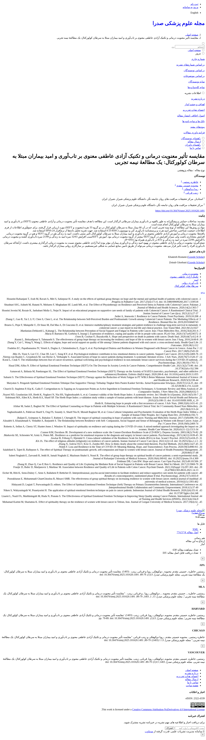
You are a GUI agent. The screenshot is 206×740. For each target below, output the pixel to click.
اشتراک (169, 728)
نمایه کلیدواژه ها (196, 87)
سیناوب (149, 731)
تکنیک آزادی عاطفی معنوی (184, 276)
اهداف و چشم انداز (195, 104)
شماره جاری (198, 59)
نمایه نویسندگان (196, 81)
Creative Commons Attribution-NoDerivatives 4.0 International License (168, 709)
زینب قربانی (191, 192)
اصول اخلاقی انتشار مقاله (191, 115)
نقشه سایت (192, 685)
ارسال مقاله (194, 141)
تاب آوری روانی (190, 283)
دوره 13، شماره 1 (198, 513)
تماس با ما (195, 148)
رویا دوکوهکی (191, 189)
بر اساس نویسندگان (194, 70)
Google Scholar (196, 257)
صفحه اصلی (191, 34)
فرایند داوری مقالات (194, 132)
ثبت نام (194, 4)
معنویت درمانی (190, 273)
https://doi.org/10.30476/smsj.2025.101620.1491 (180, 210)
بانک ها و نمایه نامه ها (193, 121)
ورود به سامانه (190, 7)
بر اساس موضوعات (194, 76)
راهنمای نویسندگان (191, 138)
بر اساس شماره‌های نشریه (190, 64)
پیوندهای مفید (197, 127)
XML (195, 529)
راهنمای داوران (193, 144)
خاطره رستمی (190, 182)
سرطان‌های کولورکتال (186, 286)
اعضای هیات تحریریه (194, 110)
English (194, 12)
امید (196, 279)
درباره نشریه (198, 98)
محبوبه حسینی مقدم (187, 185)
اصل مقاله (187, 532)
